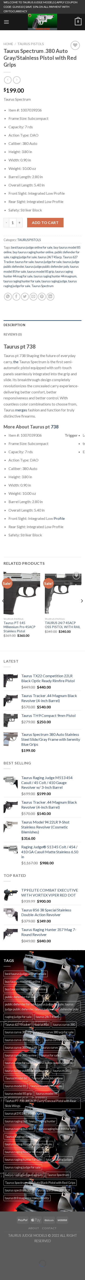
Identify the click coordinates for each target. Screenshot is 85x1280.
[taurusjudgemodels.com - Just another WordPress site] (42, 22)
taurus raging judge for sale (23, 1167)
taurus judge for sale (48, 262)
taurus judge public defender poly (47, 266)
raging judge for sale (23, 257)
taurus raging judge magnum (24, 1175)
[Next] (81, 610)
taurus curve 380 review (21, 1055)
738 (55, 426)
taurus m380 (61, 1071)
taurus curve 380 (64, 1024)
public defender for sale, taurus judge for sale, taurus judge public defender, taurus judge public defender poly (42, 1006)
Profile (59, 518)
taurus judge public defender (55, 1063)
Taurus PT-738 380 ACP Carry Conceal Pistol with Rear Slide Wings (40, 1103)
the (15, 361)
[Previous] (3, 610)
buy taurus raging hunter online (33, 252)
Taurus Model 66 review (47, 1078)
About (33, 1228)
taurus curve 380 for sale (21, 1047)
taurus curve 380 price (55, 1047)
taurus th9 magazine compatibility (27, 1198)
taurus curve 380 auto (58, 1040)
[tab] (42, 325)
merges (21, 410)
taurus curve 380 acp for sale (55, 1032)
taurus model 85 (15, 1086)
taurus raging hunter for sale (22, 281)
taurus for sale (24, 262)
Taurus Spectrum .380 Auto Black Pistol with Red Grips (40, 1183)
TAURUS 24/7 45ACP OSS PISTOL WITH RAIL (63, 625)
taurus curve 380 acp (18, 1032)
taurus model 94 (46, 1093)
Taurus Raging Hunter (19, 1136)
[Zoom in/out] (18, 1251)
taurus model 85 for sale (46, 1086)
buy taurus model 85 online (22, 981)
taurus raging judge (54, 281)
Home (8, 44)
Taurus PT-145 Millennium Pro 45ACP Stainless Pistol (19, 627)
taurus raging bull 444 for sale (56, 1129)
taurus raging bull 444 (19, 1129)
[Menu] (6, 22)
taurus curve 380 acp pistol (22, 1040)
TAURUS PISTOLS (30, 44)
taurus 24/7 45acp (50, 257)
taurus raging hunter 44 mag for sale (28, 1144)
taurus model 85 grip (40, 271)
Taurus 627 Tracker (18, 1024)
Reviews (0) (13, 334)
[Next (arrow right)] (18, 1271)
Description (14, 325)
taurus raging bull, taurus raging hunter (30, 1121)
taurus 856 (42, 1024)
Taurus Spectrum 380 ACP (53, 1190)
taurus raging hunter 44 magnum (55, 276)
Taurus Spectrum (42, 286)
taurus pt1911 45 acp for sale (23, 1113)
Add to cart (45, 222)
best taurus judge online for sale (31, 247)
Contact (49, 1228)
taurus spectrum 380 (18, 1190)
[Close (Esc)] (4, 1251)
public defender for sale (20, 997)
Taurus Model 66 (16, 1078)
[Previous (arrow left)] (4, 1271)
